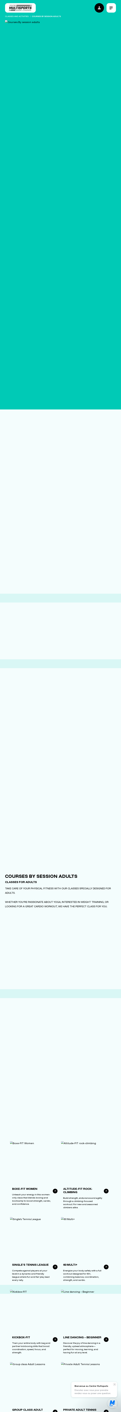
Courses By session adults (46, 16)
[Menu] (111, 8)
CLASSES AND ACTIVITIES (17, 16)
